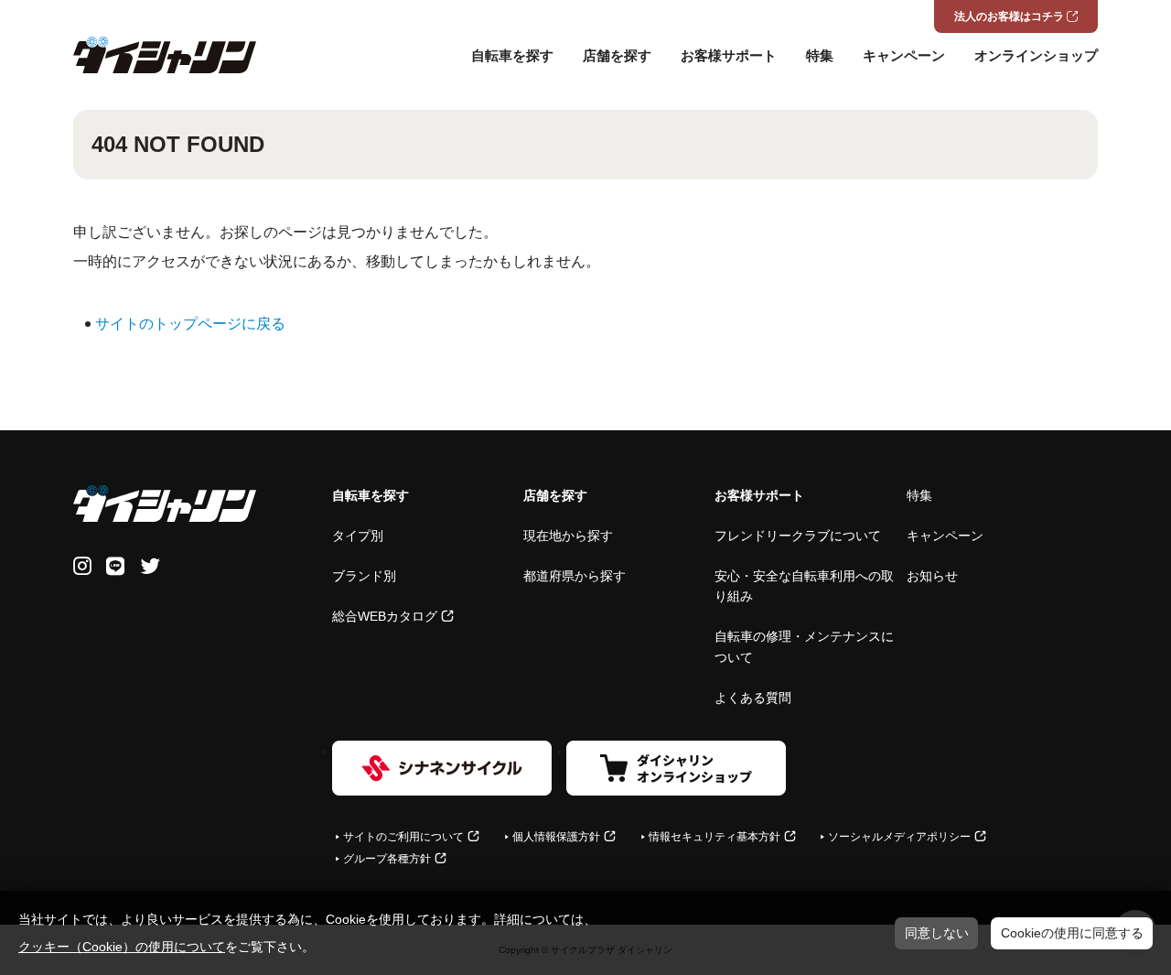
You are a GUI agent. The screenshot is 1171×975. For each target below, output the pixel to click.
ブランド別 (364, 576)
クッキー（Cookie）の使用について (121, 946)
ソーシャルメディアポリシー (899, 836)
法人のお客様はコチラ (1009, 16)
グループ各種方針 (387, 858)
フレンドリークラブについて (797, 535)
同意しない (937, 933)
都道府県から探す (574, 576)
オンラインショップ (1036, 55)
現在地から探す (568, 535)
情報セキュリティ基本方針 (714, 836)
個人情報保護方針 (556, 836)
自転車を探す (512, 55)
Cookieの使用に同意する (1072, 933)
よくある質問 (752, 697)
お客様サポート (729, 55)
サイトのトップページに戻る (190, 323)
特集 (819, 55)
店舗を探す (617, 55)
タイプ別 (357, 535)
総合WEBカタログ (384, 616)
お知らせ (932, 576)
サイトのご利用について (403, 836)
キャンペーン (904, 55)
